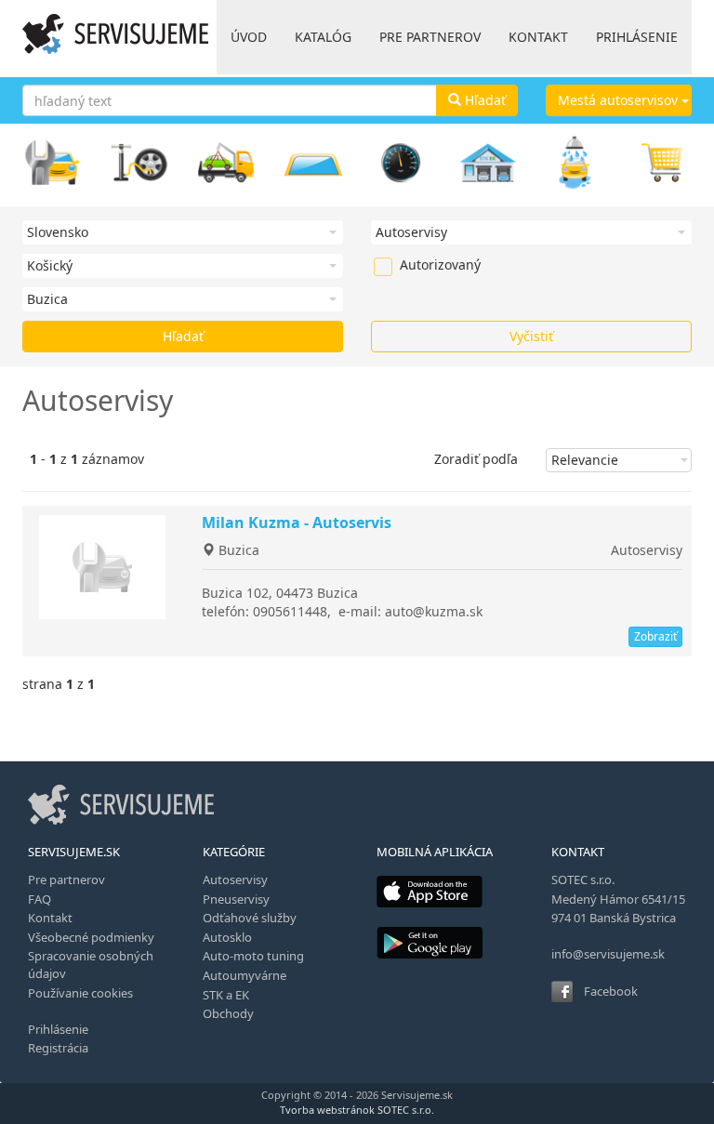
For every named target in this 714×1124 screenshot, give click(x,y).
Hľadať (483, 100)
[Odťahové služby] (227, 162)
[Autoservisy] (52, 162)
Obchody (228, 1013)
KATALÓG (323, 37)
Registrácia (58, 1047)
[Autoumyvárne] (575, 162)
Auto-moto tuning (253, 955)
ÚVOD (249, 37)
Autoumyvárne (244, 975)
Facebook (611, 991)
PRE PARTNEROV (430, 37)
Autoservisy (646, 550)
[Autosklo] (313, 162)
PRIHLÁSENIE (637, 37)
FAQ (39, 899)
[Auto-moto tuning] (400, 162)
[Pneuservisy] (139, 162)
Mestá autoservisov (619, 100)
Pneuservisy (236, 899)
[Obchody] (662, 162)
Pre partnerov (66, 879)
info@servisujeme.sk (608, 953)
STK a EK (226, 994)
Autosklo (227, 937)
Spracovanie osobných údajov (90, 964)
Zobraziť (655, 636)
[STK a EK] (488, 162)
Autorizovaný (409, 264)
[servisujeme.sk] (115, 34)
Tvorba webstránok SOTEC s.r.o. (357, 1110)
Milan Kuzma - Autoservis (296, 522)
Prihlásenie (58, 1029)
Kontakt (50, 917)
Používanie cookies (80, 993)
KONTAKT (538, 37)
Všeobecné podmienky (91, 937)
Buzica (237, 550)
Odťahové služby (250, 917)
